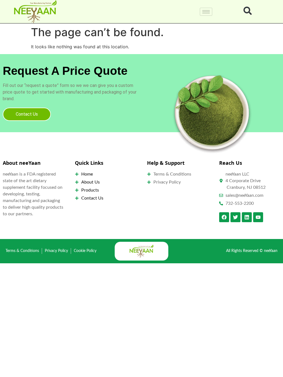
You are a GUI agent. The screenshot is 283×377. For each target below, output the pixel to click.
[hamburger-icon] (206, 12)
